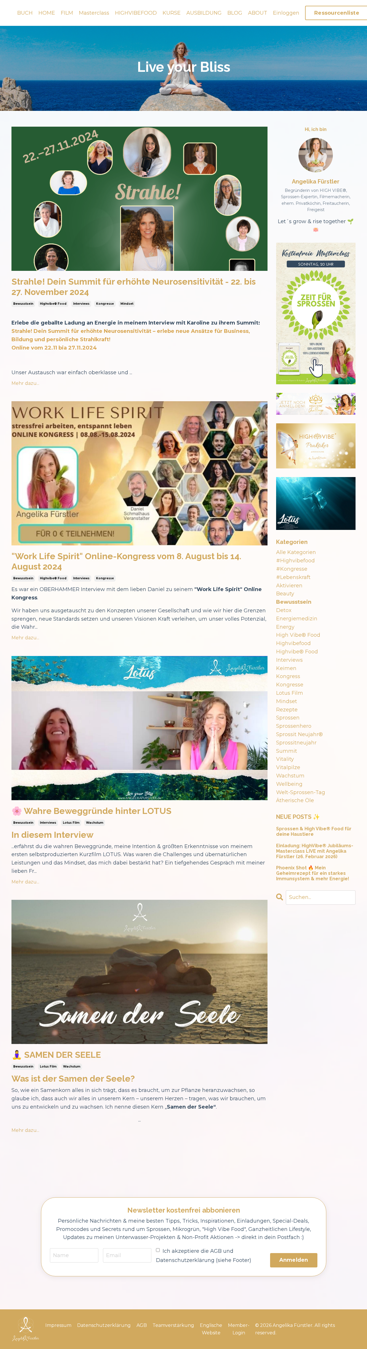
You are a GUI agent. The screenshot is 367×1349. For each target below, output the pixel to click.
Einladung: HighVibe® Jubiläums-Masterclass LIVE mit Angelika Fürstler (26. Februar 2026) (314, 851)
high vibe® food (298, 635)
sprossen (288, 718)
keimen (286, 668)
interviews (81, 304)
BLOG (234, 13)
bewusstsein (23, 304)
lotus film (71, 823)
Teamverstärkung (173, 1325)
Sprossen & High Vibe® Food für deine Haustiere (314, 831)
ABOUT (257, 13)
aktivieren (289, 585)
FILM (67, 13)
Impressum (58, 1325)
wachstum (94, 823)
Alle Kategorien (296, 552)
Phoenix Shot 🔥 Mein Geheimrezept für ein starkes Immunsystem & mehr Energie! (312, 873)
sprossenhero (293, 726)
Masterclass (94, 13)
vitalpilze (288, 767)
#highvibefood (295, 560)
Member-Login (238, 1329)
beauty (285, 593)
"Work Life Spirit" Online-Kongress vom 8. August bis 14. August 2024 (126, 561)
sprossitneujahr (296, 743)
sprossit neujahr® (299, 734)
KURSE (172, 13)
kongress (288, 676)
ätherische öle (295, 800)
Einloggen (286, 13)
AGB (141, 1325)
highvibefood (293, 643)
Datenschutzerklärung (104, 1325)
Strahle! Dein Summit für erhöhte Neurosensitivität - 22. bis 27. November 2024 (133, 287)
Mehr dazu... (25, 383)
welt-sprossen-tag (300, 792)
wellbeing (289, 784)
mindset (126, 304)
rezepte (287, 710)
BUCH (25, 13)
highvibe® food (53, 304)
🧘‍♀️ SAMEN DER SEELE (56, 1055)
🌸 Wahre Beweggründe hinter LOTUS (91, 811)
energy (285, 627)
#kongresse (291, 569)
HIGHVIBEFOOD (136, 13)
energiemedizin (296, 618)
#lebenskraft (293, 577)
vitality (285, 759)
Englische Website (211, 1329)
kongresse (105, 304)
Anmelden (293, 1260)
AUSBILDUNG (204, 13)
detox (284, 610)
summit (286, 751)
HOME (46, 13)
